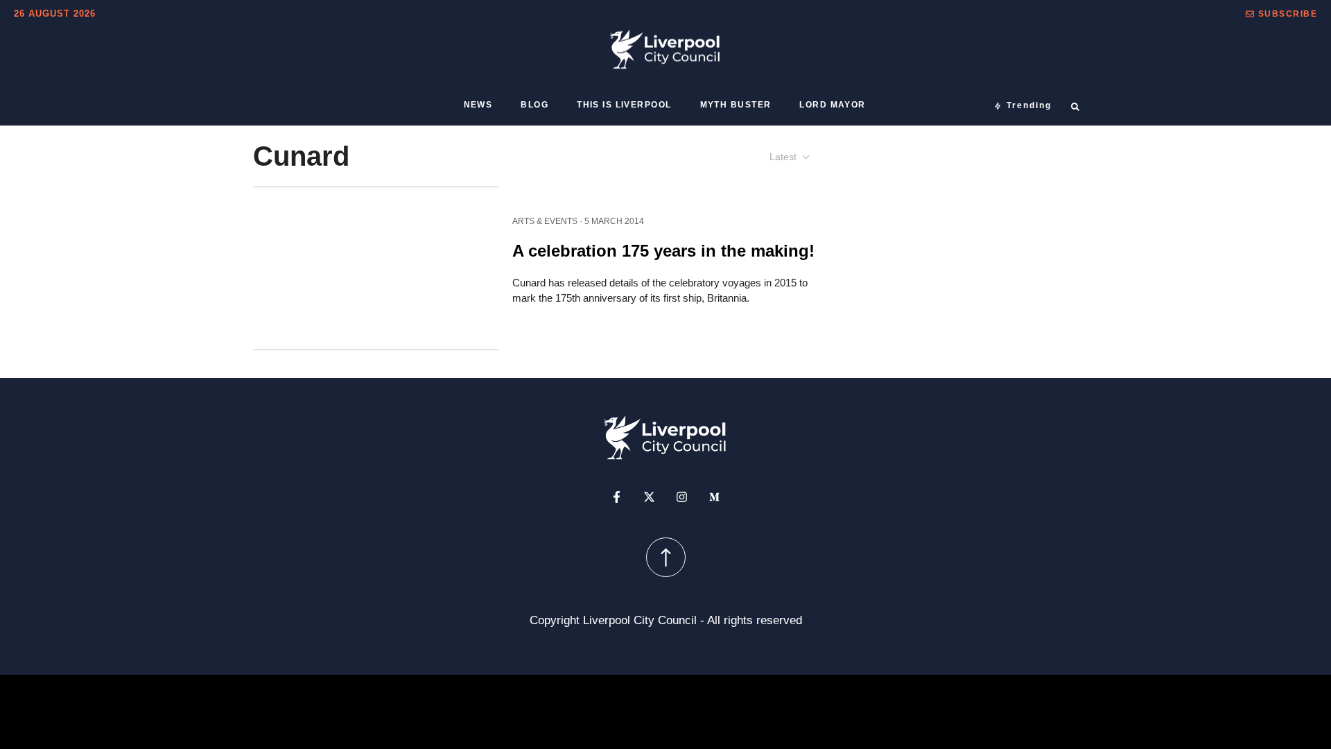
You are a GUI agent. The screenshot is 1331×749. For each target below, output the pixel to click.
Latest (783, 156)
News (478, 105)
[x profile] (649, 497)
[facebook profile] (617, 497)
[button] (1281, 14)
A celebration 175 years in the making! (663, 250)
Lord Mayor (832, 105)
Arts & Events (544, 220)
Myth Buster (736, 105)
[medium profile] (714, 497)
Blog (534, 105)
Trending (1029, 105)
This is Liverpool (624, 105)
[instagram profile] (682, 497)
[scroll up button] (666, 557)
